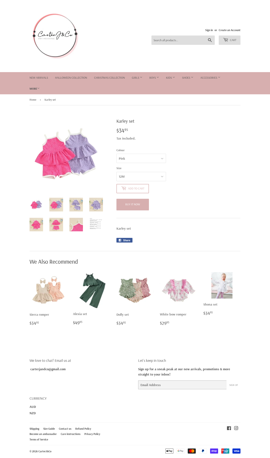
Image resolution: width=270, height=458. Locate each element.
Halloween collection (71, 78)
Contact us (65, 428)
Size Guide (49, 428)
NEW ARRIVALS (39, 78)
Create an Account (229, 30)
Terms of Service (39, 439)
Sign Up (233, 385)
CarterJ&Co (44, 451)
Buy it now (132, 204)
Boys (153, 78)
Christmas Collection (109, 78)
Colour (120, 150)
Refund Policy (83, 428)
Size (119, 168)
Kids (169, 78)
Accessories (209, 78)
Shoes (186, 78)
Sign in (209, 30)
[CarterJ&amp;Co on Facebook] (229, 428)
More (33, 89)
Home (33, 99)
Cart (232, 40)
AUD (33, 407)
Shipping (34, 428)
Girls (136, 78)
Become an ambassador (43, 434)
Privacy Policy (92, 434)
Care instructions (70, 434)
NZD (33, 413)
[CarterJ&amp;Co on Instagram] (236, 428)
